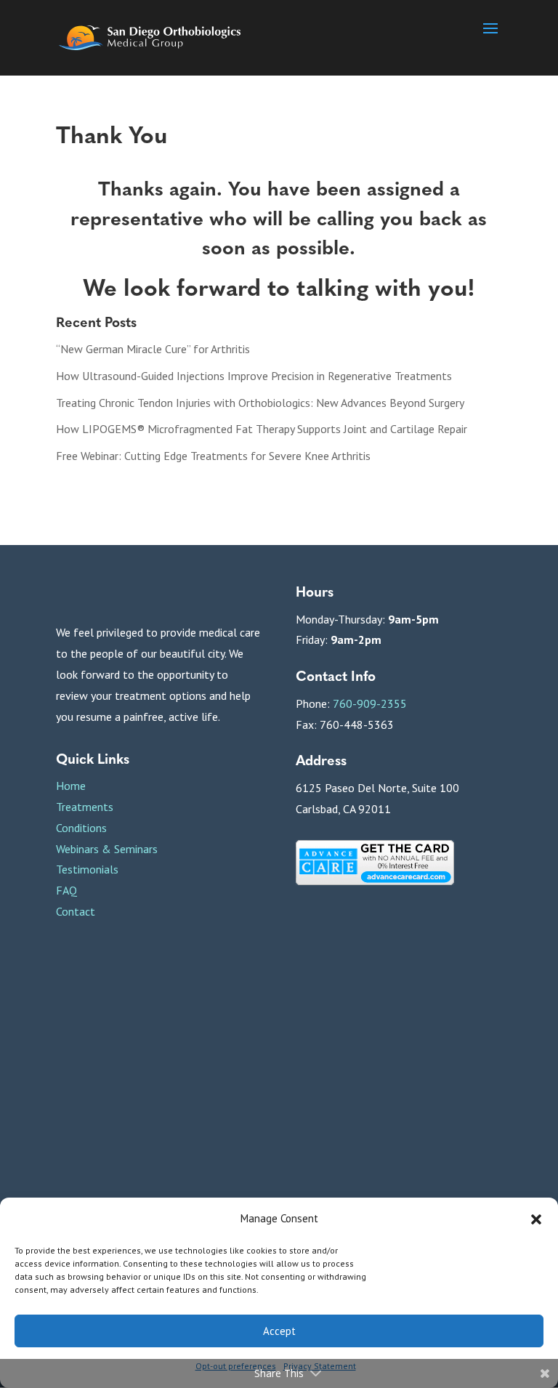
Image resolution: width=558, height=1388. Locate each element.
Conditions (81, 827)
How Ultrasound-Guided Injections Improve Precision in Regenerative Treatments (254, 375)
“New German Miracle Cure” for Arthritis (153, 349)
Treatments (84, 806)
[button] (536, 1219)
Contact (75, 911)
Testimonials (87, 869)
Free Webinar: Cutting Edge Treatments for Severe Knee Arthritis (213, 455)
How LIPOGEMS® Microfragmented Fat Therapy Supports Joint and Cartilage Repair (261, 428)
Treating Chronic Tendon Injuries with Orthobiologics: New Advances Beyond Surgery (260, 402)
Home (71, 785)
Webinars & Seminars (107, 849)
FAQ (66, 890)
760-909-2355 (370, 703)
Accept (279, 1331)
